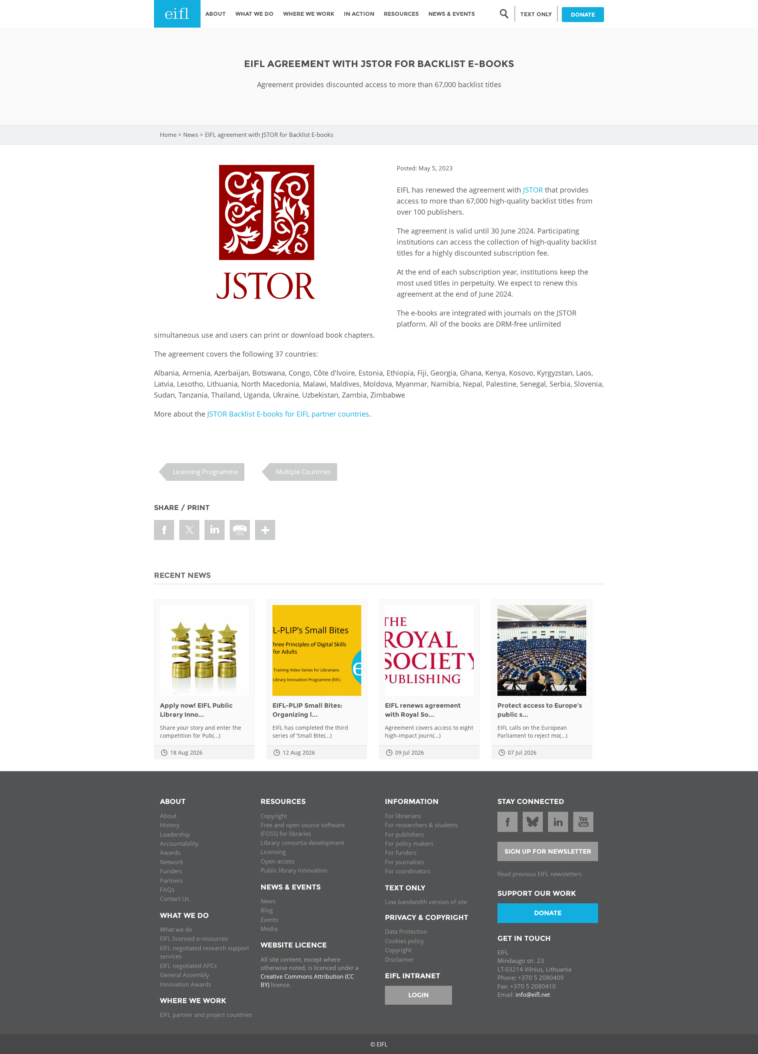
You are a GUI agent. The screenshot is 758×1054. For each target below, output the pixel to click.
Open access (278, 861)
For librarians (403, 816)
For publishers (404, 834)
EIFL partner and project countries (206, 1014)
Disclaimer (399, 959)
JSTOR (533, 189)
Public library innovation (294, 870)
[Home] (177, 14)
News (190, 134)
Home (168, 134)
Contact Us (174, 899)
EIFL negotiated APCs (188, 966)
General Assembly (184, 975)
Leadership (175, 834)
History (170, 825)
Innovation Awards (185, 984)
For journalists (404, 862)
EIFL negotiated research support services (204, 952)
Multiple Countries (303, 471)
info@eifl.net (533, 994)
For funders (401, 852)
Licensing (273, 852)
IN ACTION (359, 13)
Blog (267, 910)
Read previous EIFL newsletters (539, 874)
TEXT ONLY (536, 14)
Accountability (179, 843)
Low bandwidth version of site (426, 902)
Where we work (308, 13)
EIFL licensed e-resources (194, 938)
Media (269, 929)
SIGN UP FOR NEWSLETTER (548, 851)
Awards (170, 852)
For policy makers (409, 843)
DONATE (583, 14)
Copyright (274, 816)
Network (171, 862)
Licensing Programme (205, 471)
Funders (171, 871)
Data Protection (406, 931)
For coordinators (407, 871)
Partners (171, 880)
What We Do (254, 13)
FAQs (167, 889)
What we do (176, 929)
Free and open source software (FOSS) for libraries (303, 829)
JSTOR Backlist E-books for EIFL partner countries (288, 414)
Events (269, 919)
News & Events (451, 13)
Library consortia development (302, 843)
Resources (401, 13)
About (215, 13)
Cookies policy (404, 941)
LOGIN (418, 995)
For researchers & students (421, 825)
